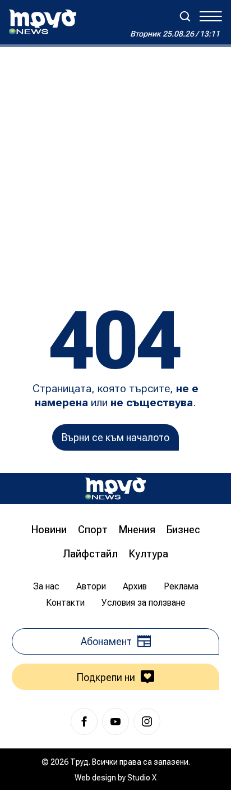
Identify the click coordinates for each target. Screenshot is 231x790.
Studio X (141, 777)
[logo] (42, 22)
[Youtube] (115, 721)
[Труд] (115, 489)
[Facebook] (84, 721)
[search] (185, 16)
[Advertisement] (115, 168)
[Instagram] (146, 721)
